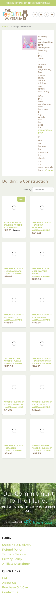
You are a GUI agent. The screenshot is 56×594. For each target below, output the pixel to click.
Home (5, 27)
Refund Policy (12, 549)
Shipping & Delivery (16, 545)
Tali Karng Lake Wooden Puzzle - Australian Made (13, 361)
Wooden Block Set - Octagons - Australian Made (14, 448)
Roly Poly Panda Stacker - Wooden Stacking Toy (13, 225)
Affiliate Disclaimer (16, 563)
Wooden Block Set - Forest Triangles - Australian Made (14, 404)
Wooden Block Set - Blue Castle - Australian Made (42, 404)
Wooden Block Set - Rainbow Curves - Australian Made (42, 361)
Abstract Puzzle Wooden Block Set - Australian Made (42, 448)
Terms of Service (14, 554)
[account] (46, 14)
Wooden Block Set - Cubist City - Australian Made (14, 317)
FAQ (5, 578)
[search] (35, 14)
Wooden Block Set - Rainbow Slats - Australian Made (14, 271)
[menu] (52, 14)
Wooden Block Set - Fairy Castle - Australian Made (42, 317)
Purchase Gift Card (15, 587)
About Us (9, 582)
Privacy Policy (12, 559)
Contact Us (10, 592)
